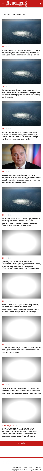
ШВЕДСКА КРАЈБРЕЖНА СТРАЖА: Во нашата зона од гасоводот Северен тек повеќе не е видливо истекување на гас (21, 390)
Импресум (17, 467)
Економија (6, 426)
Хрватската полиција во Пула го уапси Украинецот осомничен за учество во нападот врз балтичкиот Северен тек (21, 52)
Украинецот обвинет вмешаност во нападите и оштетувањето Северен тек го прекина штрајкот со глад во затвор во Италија (21, 93)
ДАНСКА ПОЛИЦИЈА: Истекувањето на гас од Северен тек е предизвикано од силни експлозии (21, 349)
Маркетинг (28, 467)
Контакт (38, 467)
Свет (3, 47)
